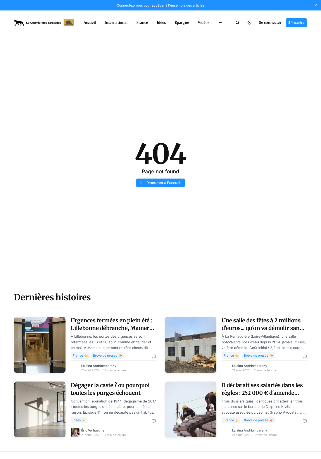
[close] (315, 5)
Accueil (90, 22)
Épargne (182, 22)
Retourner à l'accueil (164, 183)
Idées (161, 22)
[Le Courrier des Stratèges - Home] (44, 22)
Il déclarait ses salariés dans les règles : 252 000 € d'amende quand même (262, 393)
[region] (221, 23)
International (116, 22)
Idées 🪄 (79, 420)
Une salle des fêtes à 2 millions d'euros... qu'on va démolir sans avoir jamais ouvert (262, 328)
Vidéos (203, 22)
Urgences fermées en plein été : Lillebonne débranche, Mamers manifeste (111, 328)
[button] (238, 23)
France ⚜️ (80, 355)
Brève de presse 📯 (107, 355)
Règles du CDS (221, 33)
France (142, 22)
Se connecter (270, 22)
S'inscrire (296, 22)
